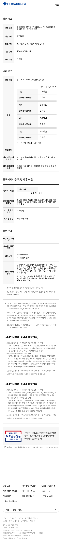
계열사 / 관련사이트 (14, 510)
